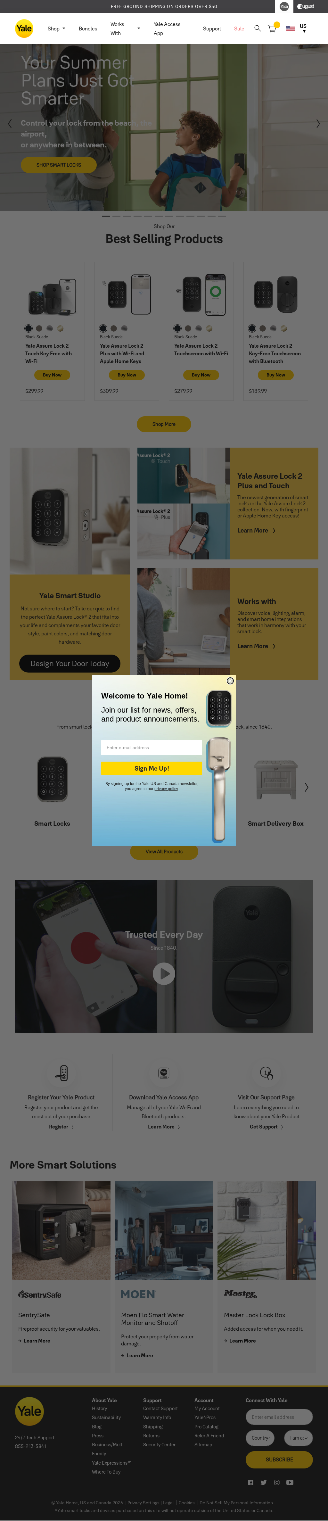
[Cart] (272, 28)
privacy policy (166, 789)
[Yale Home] (24, 28)
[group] (164, 7)
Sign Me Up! (152, 768)
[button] (257, 28)
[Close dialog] (230, 681)
